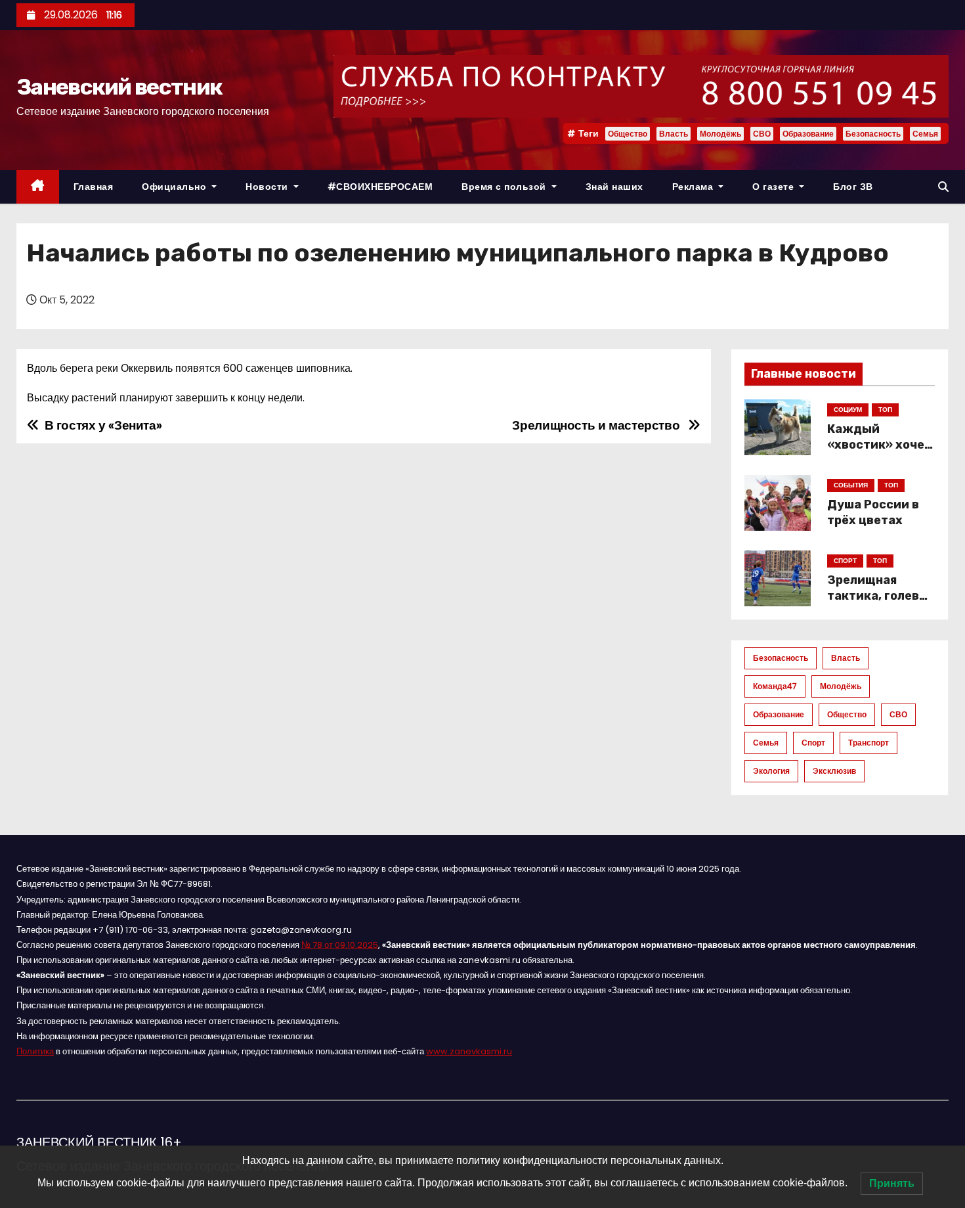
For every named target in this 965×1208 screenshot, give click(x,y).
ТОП (885, 409)
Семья (925, 133)
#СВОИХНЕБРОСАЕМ (380, 186)
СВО (762, 133)
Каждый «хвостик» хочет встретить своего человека (879, 452)
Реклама (694, 186)
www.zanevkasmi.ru (469, 1051)
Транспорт (868, 742)
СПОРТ (845, 561)
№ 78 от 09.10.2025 (339, 945)
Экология (771, 770)
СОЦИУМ (848, 409)
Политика (35, 1051)
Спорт (813, 742)
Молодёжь (720, 133)
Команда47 (775, 686)
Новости (268, 186)
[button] (943, 186)
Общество (627, 133)
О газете (774, 186)
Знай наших (614, 186)
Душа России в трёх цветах (873, 512)
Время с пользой (505, 186)
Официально (175, 186)
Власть (673, 133)
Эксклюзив (834, 770)
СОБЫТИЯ (851, 485)
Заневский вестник (119, 87)
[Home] (37, 187)
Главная (94, 186)
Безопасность (873, 133)
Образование (808, 133)
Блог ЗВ (853, 186)
